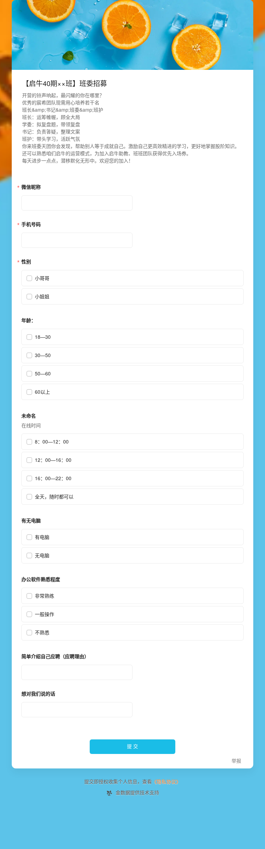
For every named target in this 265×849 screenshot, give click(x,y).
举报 (236, 761)
